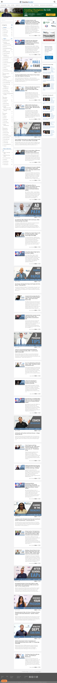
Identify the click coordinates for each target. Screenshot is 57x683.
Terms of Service (19, 677)
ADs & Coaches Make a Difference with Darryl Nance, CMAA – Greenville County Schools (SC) (32, 152)
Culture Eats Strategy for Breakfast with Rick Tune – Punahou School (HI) (31, 382)
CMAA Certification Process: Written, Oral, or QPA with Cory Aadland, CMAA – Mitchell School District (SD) (32, 106)
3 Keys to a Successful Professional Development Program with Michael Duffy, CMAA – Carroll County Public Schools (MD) (26, 351)
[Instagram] (35, 677)
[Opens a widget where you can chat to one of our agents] (4, 681)
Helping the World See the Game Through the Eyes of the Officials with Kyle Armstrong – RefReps (32, 467)
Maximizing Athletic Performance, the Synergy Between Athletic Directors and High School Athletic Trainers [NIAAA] (32, 486)
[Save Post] (38, 35)
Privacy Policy (11, 677)
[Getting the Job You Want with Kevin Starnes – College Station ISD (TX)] (27, 423)
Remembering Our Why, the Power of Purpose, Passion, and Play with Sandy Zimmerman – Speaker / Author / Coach (27, 613)
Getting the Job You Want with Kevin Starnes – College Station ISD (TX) (27, 433)
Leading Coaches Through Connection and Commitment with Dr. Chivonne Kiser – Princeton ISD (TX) (27, 519)
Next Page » (38, 671)
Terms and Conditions (11, 682)
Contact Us (26, 677)
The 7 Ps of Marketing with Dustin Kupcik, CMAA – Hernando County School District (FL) (32, 364)
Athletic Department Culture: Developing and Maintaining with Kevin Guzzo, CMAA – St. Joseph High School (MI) (27, 642)
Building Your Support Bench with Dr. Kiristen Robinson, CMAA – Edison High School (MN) (32, 234)
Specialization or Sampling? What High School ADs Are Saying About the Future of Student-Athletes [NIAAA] (32, 400)
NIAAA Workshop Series (25, 5)
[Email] (36, 35)
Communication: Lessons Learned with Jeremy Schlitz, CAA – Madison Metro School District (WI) (32, 317)
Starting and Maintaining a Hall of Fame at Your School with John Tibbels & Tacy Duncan (27, 75)
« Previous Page (25, 671)
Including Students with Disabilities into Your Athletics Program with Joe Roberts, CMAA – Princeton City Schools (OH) (32, 22)
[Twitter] (35, 35)
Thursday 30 (17, 5)
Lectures (12, 5)
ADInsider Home (3, 5)
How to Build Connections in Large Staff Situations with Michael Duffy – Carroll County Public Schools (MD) (27, 140)
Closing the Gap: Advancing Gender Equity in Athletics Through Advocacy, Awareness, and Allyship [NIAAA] (32, 42)
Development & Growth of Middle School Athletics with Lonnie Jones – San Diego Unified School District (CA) (32, 169)
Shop (32, 5)
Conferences (36, 5)
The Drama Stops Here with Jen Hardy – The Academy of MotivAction (32, 655)
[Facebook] (30, 677)
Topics (8, 5)
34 (35, 671)
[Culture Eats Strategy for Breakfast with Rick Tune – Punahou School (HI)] (20, 382)
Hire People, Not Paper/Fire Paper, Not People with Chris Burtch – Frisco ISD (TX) (27, 284)
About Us (2, 677)
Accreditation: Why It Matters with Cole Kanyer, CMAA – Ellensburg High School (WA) (27, 220)
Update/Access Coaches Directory (46, 5)
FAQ (7, 676)
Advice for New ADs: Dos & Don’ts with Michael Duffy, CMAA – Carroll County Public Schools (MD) (32, 88)
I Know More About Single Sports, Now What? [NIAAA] (32, 252)
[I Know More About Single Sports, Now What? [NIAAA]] (20, 253)
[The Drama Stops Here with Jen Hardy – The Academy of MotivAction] (20, 656)
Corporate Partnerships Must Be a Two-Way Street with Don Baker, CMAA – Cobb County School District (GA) (32, 297)
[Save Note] (39, 35)
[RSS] (37, 677)
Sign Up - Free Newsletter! (49, 57)
